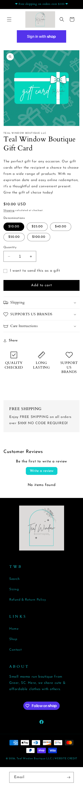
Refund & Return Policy (27, 599)
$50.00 (14, 237)
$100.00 (38, 237)
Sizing (14, 589)
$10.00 (13, 226)
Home (13, 629)
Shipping (9, 210)
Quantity (9, 247)
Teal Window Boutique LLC (34, 758)
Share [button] (13, 340)
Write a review (41, 471)
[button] (9, 19)
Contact (15, 650)
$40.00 (60, 226)
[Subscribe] (68, 777)
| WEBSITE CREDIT (65, 758)
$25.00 (37, 226)
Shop (13, 639)
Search (14, 579)
